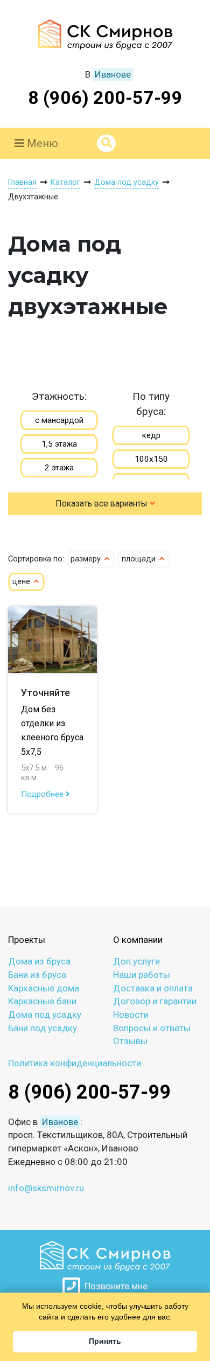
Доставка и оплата (153, 988)
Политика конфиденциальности (74, 1063)
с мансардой (59, 420)
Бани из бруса (37, 974)
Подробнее (43, 794)
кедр (151, 435)
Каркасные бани (42, 1001)
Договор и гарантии (155, 1001)
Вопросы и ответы (152, 1028)
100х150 (151, 459)
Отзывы (130, 1041)
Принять (105, 1341)
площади (140, 559)
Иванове (113, 74)
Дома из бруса (39, 961)
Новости (131, 1014)
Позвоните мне (114, 1286)
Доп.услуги (136, 961)
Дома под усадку (44, 1014)
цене (22, 581)
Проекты (26, 939)
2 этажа (59, 468)
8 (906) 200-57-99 (105, 97)
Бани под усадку (42, 1028)
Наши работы (141, 974)
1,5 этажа (59, 444)
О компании (138, 939)
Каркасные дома (43, 988)
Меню (41, 143)
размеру (87, 559)
